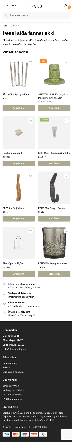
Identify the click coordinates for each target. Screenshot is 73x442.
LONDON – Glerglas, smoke (52, 263)
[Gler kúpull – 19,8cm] (19, 243)
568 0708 (14, 385)
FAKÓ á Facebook (12, 394)
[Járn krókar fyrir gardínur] (19, 74)
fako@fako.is (19, 390)
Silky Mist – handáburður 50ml (54, 153)
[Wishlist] (30, 62)
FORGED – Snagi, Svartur (51, 208)
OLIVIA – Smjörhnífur (14, 208)
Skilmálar (7, 367)
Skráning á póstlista (13, 371)
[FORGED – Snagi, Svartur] (54, 188)
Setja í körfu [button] (18, 108)
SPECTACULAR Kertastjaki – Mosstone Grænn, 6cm (53, 96)
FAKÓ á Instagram (12, 399)
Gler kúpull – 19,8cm (13, 263)
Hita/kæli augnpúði (13, 153)
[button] (66, 6)
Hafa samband (10, 363)
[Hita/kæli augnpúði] (19, 132)
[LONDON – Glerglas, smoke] (54, 243)
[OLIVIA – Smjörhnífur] (19, 188)
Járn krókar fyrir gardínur (16, 94)
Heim (5, 26)
